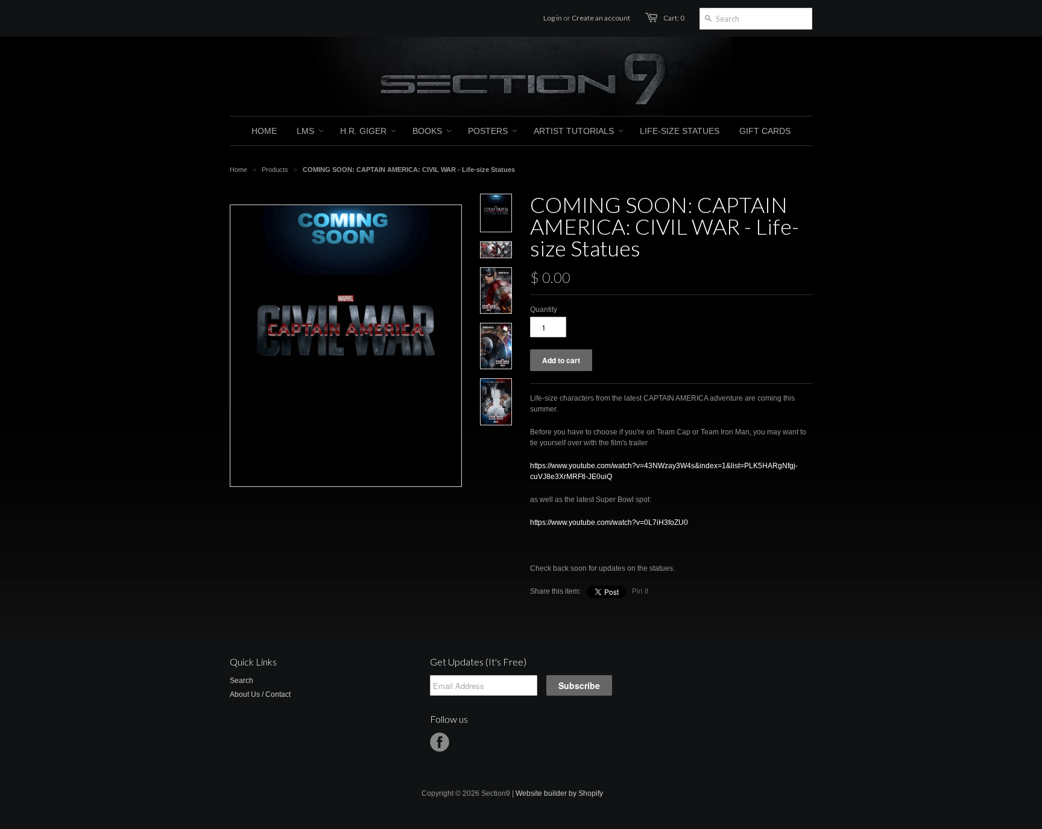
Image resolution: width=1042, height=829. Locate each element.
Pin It (640, 591)
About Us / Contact (260, 694)
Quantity (543, 309)
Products (275, 169)
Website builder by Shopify (559, 793)
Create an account (601, 17)
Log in (552, 17)
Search (241, 680)
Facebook (439, 742)
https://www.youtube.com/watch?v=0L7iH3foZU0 (609, 522)
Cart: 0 (673, 17)
